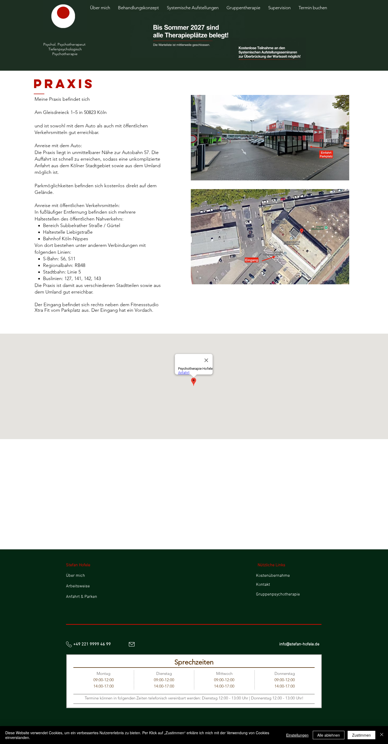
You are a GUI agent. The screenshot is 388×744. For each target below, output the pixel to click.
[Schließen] (381, 735)
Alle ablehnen (328, 735)
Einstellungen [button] (297, 735)
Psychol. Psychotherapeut (65, 44)
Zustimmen (361, 735)
